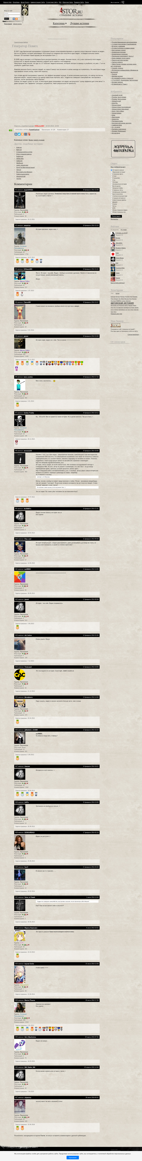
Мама (122, 298)
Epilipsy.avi (19, 156)
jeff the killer (20, 158)
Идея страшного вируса (24, 154)
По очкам (123, 230)
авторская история (122, 302)
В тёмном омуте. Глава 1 (119, 84)
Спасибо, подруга (117, 68)
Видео (31, 140)
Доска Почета (25, 2)
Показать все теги (116, 314)
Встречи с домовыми (118, 46)
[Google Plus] (29, 134)
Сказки (114, 204)
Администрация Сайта (38, 2)
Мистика (126, 298)
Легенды (115, 182)
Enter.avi (19, 147)
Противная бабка (117, 121)
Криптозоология (117, 194)
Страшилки (116, 178)
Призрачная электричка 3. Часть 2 (122, 56)
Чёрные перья (116, 105)
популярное (122, 309)
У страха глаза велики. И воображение (124, 44)
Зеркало (116, 298)
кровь (132, 307)
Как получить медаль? (118, 283)
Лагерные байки (117, 188)
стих (128, 309)
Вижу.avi (19, 150)
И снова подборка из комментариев (123, 48)
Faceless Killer (120, 268)
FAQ (60, 2)
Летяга (118, 238)
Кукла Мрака (120, 258)
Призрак (134, 298)
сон (126, 309)
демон (134, 305)
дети (112, 307)
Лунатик (114, 74)
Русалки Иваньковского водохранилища (124, 42)
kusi (117, 263)
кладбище (126, 307)
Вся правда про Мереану (24, 172)
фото (115, 311)
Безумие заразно (117, 82)
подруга (116, 309)
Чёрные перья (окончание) (120, 109)
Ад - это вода (116, 127)
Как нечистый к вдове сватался (121, 123)
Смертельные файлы (21, 42)
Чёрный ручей (116, 101)
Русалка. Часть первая (119, 97)
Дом (131, 296)
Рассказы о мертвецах (119, 129)
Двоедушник (116, 117)
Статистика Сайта (52, 2)
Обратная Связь (67, 2)
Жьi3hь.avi (19, 163)
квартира (120, 307)
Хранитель (115, 119)
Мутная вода (116, 133)
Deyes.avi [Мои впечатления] (25, 167)
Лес (120, 298)
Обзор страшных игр (119, 212)
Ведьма (118, 296)
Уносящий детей (117, 95)
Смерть (118, 301)
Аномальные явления (119, 192)
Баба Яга (115, 103)
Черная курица (116, 113)
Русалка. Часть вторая (119, 99)
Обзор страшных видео (119, 210)
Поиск (87, 2)
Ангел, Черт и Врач (118, 111)
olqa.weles (119, 243)
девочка (130, 305)
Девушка (122, 296)
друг (115, 307)
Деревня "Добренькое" (119, 131)
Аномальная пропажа (119, 52)
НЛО (113, 208)
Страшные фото (117, 174)
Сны (113, 180)
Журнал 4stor (7, 2)
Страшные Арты (117, 190)
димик (117, 273)
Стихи (114, 176)
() (25, 212)
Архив (117, 293)
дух (117, 307)
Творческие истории (118, 172)
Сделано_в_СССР (121, 233)
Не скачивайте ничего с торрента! (122, 78)
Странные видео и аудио (24, 152)
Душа (112, 298)
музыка (41, 140)
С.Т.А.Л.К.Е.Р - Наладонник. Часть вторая (125, 80)
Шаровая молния (117, 76)
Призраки (113, 300)
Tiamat (118, 278)
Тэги (112, 293)
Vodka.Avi (19, 161)
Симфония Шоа (117, 125)
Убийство (128, 300)
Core (117, 253)
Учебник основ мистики (119, 196)
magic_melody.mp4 (22, 165)
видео (126, 305)
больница (121, 305)
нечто (112, 309)
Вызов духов (116, 186)
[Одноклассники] (22, 134)
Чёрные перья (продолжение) (121, 107)
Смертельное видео (22, 174)
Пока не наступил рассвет (120, 60)
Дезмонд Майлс (121, 248)
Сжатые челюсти (117, 62)
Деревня (127, 296)
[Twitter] (19, 134)
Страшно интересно (118, 198)
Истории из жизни (118, 170)
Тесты (114, 206)
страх (131, 309)
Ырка (113, 115)
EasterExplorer (34, 130)
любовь (136, 307)
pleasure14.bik (20, 176)
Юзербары (16, 2)
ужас (112, 311)
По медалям (114, 230)
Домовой (134, 296)
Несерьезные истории (119, 184)
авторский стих (115, 305)
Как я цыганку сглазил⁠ (119, 50)
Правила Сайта (79, 2)
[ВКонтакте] (16, 134)
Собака (123, 300)
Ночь (130, 298)
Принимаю (73, 1157)
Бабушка (113, 296)
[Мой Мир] (25, 134)
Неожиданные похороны (120, 54)
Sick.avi (18, 170)
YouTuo (18, 178)
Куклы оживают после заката (121, 58)
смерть (36, 140)
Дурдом (114, 202)
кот (130, 307)
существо (135, 309)
